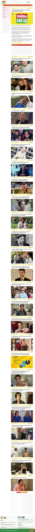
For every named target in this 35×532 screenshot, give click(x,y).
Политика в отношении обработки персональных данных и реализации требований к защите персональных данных (26, 527)
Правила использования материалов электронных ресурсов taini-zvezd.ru (25, 529)
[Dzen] (23, 517)
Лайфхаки (3, 5)
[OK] (20, 517)
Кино (18, 5)
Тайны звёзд (4, 2)
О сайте (28, 1)
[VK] (18, 517)
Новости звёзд (15, 56)
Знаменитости (13, 5)
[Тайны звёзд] (11, 56)
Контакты (28, 2)
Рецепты (8, 5)
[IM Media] (5, 518)
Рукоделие (30, 5)
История (22, 5)
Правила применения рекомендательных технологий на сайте (25, 528)
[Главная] (2, 518)
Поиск (28, 3)
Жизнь (26, 5)
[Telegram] (22, 517)
